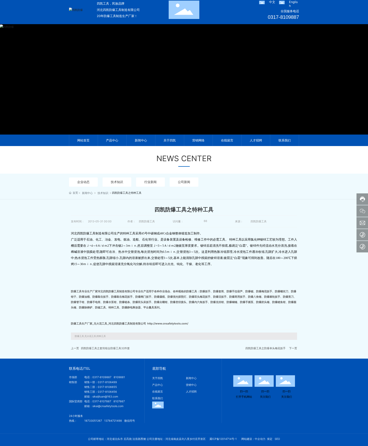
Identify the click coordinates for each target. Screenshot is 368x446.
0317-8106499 (107, 382)
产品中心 (157, 384)
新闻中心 (87, 193)
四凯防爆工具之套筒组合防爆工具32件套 (105, 348)
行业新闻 (150, 182)
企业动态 (83, 182)
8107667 (119, 401)
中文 (272, 2)
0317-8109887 (283, 17)
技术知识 (117, 182)
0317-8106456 (107, 391)
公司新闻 (184, 182)
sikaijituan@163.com (105, 396)
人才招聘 (191, 391)
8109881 (119, 377)
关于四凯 (157, 378)
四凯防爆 (184, 84)
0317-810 (98, 401)
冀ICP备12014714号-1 (223, 439)
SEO (277, 438)
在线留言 (157, 391)
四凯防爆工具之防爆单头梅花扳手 (265, 348)
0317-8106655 (107, 387)
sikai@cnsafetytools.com (107, 406)
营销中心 (191, 384)
